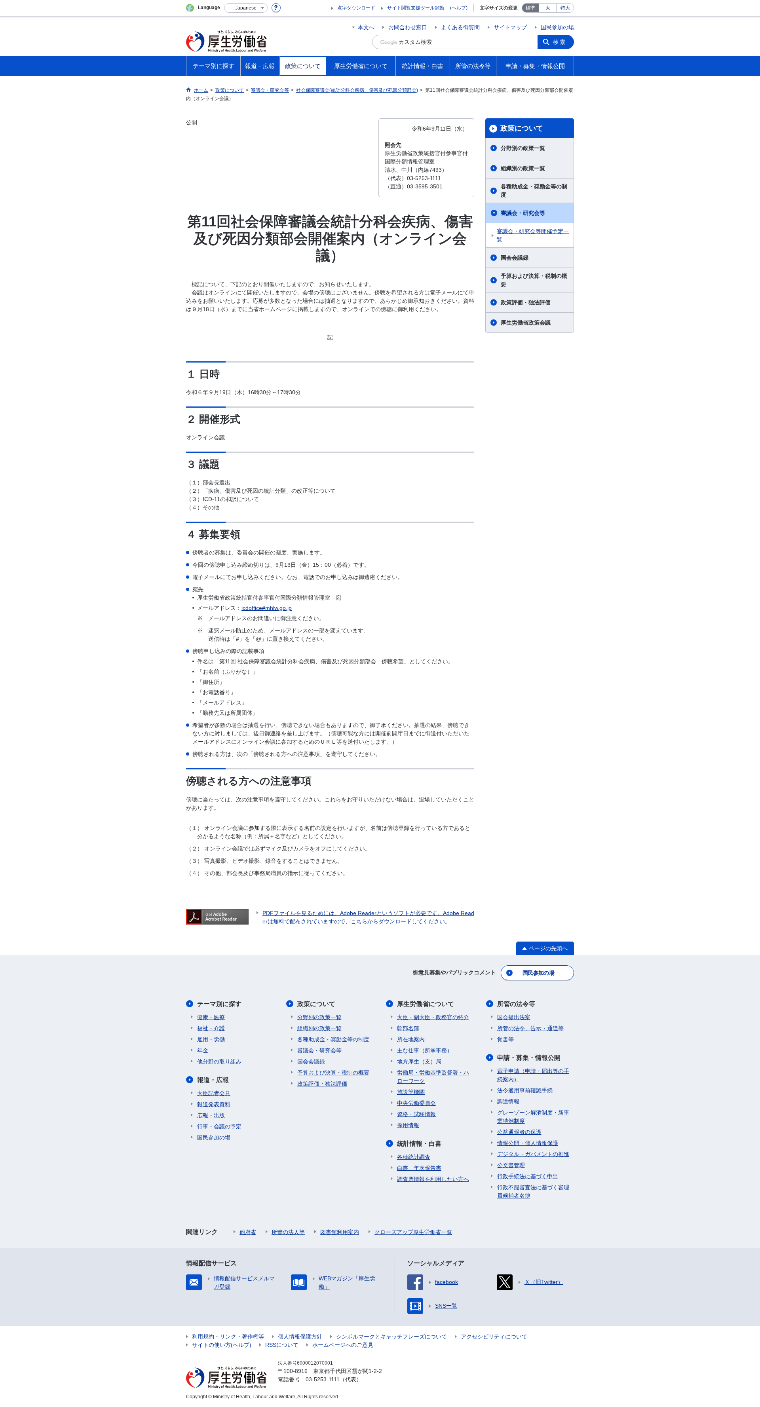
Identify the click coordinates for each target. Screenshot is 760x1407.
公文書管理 (511, 1165)
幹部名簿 (408, 1028)
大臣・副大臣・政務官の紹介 (433, 1017)
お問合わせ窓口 (407, 27)
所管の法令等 (516, 1004)
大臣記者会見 (213, 1093)
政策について (521, 128)
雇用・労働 (211, 1039)
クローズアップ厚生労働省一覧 (413, 1232)
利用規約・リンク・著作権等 (228, 1336)
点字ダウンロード (356, 8)
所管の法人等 (288, 1232)
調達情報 (508, 1101)
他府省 (247, 1232)
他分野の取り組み (219, 1061)
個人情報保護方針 (300, 1336)
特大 (565, 8)
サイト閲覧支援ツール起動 (415, 8)
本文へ (366, 27)
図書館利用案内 (339, 1232)
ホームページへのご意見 (342, 1345)
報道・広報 (213, 1080)
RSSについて (281, 1345)
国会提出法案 (513, 1017)
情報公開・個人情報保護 (527, 1143)
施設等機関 (411, 1092)
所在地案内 (411, 1039)
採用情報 (408, 1125)
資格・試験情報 (416, 1114)
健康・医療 (211, 1017)
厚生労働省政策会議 (526, 322)
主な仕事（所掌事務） (424, 1050)
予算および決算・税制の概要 (534, 280)
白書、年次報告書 (419, 1168)
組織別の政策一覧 (523, 168)
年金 (202, 1050)
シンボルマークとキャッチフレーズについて (391, 1336)
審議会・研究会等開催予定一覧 (533, 235)
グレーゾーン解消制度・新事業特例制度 (533, 1116)
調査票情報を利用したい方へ (433, 1179)
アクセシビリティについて (494, 1336)
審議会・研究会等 (523, 213)
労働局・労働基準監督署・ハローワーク (433, 1076)
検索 (559, 42)
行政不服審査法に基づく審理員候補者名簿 (533, 1191)
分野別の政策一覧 (523, 148)
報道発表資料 (213, 1104)
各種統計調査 (413, 1157)
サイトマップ (510, 27)
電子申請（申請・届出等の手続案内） (533, 1075)
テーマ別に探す (219, 1004)
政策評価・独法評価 (526, 302)
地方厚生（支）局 (419, 1061)
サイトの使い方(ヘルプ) (221, 1345)
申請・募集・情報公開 (528, 1057)
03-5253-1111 (323, 1379)
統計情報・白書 (419, 1143)
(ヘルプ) (458, 8)
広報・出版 (211, 1115)
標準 (530, 8)
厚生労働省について (425, 1004)
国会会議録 (514, 257)
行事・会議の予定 (219, 1126)
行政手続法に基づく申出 (527, 1176)
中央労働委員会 (416, 1103)
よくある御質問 (460, 27)
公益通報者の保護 (519, 1132)
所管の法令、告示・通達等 (530, 1028)
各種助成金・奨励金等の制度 (534, 190)
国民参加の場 (557, 27)
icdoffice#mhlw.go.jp (266, 608)
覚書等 (505, 1039)
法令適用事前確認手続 (525, 1090)
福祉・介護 (211, 1028)
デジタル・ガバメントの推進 (533, 1154)
